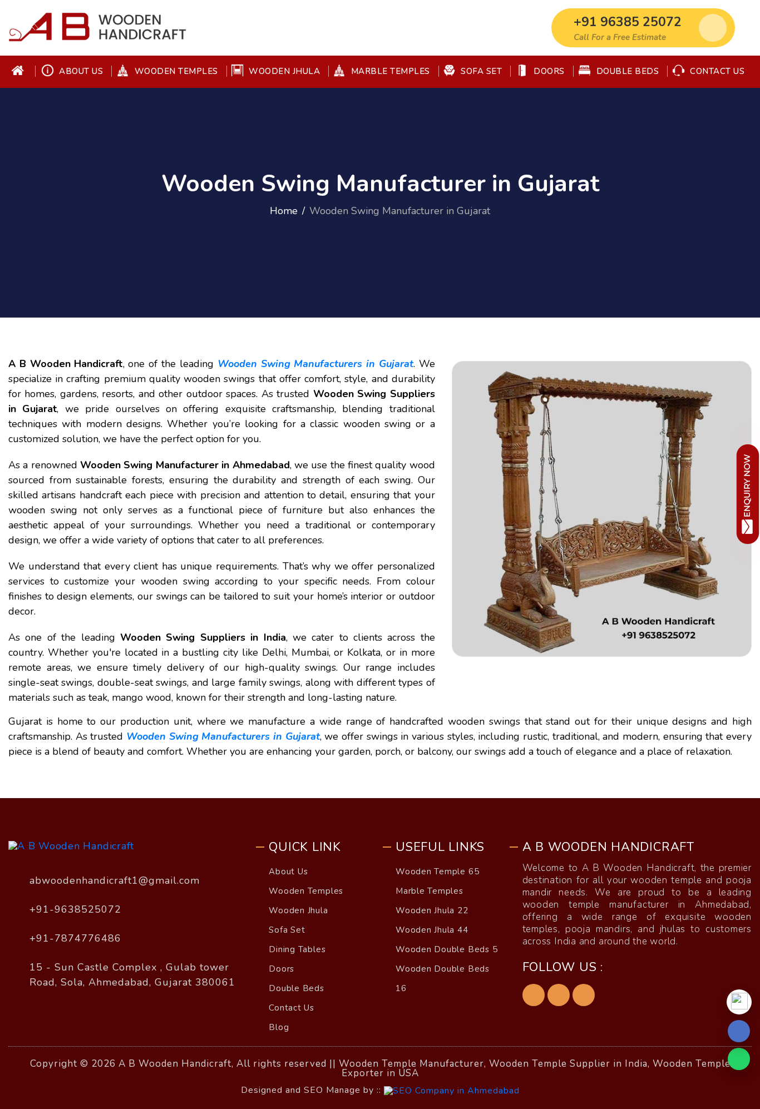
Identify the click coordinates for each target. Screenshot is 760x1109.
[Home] (23, 72)
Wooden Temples (175, 71)
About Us (80, 71)
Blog (279, 1027)
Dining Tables (297, 949)
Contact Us (716, 71)
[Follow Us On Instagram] (584, 995)
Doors (548, 71)
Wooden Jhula (283, 71)
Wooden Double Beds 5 (446, 949)
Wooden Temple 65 (437, 871)
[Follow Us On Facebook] (533, 995)
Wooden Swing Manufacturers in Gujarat (315, 363)
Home (284, 210)
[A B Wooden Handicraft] (97, 28)
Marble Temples (389, 71)
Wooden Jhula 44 (432, 929)
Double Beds (626, 71)
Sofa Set (480, 71)
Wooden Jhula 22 (432, 910)
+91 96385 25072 (628, 22)
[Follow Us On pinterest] (558, 995)
